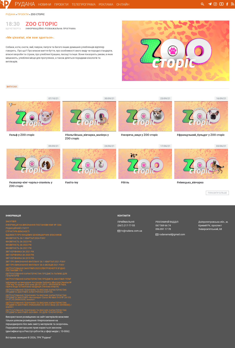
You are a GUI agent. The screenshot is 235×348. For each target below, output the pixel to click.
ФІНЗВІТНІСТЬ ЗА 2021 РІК (19, 248)
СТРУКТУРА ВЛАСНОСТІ (17, 231)
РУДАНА (25, 4)
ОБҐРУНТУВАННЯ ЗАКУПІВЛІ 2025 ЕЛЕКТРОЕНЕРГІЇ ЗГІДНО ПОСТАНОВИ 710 (35, 269)
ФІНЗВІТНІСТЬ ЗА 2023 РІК (19, 241)
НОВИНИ (44, 4)
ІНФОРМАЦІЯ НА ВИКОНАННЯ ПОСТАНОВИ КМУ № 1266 (33, 225)
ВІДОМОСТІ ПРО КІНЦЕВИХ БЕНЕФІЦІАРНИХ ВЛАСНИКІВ (33, 235)
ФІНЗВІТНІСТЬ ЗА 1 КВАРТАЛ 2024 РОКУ (25, 238)
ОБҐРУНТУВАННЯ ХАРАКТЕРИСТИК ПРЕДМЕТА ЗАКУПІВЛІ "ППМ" (38, 279)
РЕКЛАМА (106, 4)
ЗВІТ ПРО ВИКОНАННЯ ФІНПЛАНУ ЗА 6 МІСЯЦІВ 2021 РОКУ (35, 265)
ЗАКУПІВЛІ (11, 221)
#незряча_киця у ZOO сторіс (139, 135)
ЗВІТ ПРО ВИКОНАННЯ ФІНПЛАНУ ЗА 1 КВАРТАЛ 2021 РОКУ (35, 261)
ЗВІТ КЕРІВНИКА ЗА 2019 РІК (20, 258)
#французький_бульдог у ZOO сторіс (201, 135)
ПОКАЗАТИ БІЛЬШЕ (217, 193)
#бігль (125, 182)
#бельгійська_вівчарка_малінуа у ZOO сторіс (87, 136)
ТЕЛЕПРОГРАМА (83, 4)
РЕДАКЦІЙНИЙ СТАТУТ (17, 228)
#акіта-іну (71, 182)
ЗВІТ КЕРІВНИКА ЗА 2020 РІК (20, 255)
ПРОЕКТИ (61, 4)
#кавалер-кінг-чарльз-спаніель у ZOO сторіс (30, 184)
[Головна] (5, 8)
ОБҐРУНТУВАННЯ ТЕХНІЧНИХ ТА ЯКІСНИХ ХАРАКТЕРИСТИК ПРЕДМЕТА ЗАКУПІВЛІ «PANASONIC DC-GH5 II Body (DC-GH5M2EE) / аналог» (39, 305)
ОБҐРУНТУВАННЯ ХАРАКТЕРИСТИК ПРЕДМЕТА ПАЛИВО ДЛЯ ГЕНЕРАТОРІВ (36, 275)
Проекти (23, 14)
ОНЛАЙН (122, 4)
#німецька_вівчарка (190, 182)
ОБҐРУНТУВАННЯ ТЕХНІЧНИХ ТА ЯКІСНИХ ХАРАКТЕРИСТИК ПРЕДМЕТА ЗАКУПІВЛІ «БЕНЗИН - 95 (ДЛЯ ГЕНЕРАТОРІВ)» (36, 311)
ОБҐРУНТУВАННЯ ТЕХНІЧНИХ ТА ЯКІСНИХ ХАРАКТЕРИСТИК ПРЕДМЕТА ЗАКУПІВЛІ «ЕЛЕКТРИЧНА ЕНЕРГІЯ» (36, 291)
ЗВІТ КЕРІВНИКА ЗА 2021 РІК (20, 251)
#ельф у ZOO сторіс (21, 135)
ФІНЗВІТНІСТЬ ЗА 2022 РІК (19, 245)
